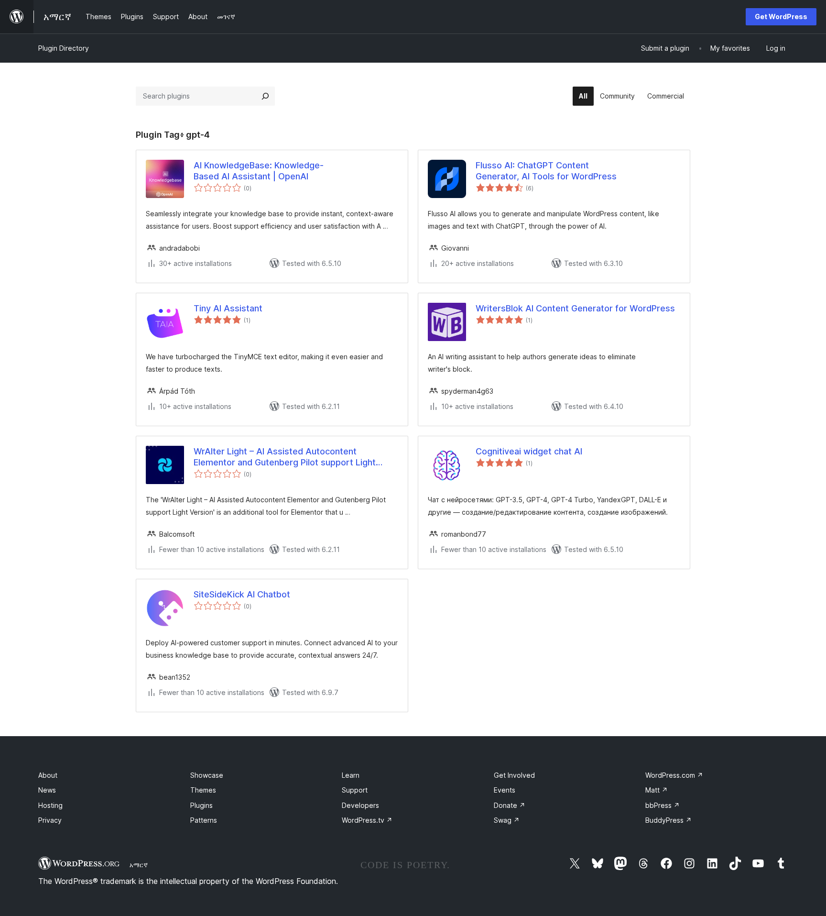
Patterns (203, 820)
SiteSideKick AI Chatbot (242, 594)
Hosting (50, 805)
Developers (360, 805)
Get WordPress (781, 16)
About (47, 775)
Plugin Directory (63, 48)
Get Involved (514, 775)
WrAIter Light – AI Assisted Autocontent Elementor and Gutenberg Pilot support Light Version (285, 457)
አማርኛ (139, 865)
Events (504, 790)
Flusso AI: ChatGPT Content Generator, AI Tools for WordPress (546, 170)
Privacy (50, 820)
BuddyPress (668, 820)
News (47, 790)
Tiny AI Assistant (228, 308)
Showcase (206, 775)
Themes (203, 790)
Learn (350, 775)
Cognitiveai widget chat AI (529, 451)
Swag (507, 820)
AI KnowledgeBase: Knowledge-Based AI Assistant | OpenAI (259, 170)
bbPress (662, 805)
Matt (656, 790)
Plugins (201, 805)
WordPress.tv (367, 820)
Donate (509, 805)
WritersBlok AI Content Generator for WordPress (575, 308)
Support (355, 790)
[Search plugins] (265, 96)
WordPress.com (674, 775)
